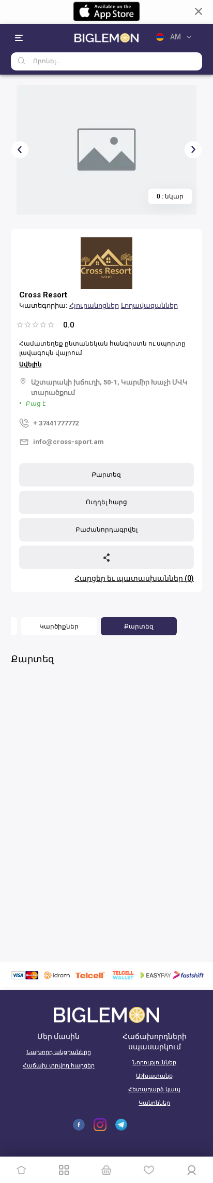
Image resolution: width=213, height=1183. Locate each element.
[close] (198, 11)
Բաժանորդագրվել (106, 529)
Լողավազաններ (149, 305)
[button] (59, 626)
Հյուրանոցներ (94, 305)
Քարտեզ (106, 474)
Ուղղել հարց (106, 502)
